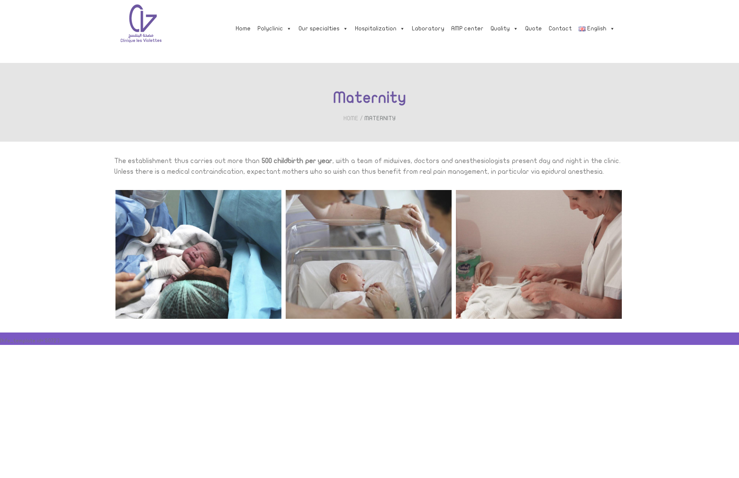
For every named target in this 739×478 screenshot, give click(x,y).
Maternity (380, 118)
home (350, 118)
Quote (533, 28)
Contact (560, 28)
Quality (500, 28)
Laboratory (428, 28)
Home (243, 28)
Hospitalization (375, 28)
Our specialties (319, 28)
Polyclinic (270, 28)
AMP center (467, 28)
